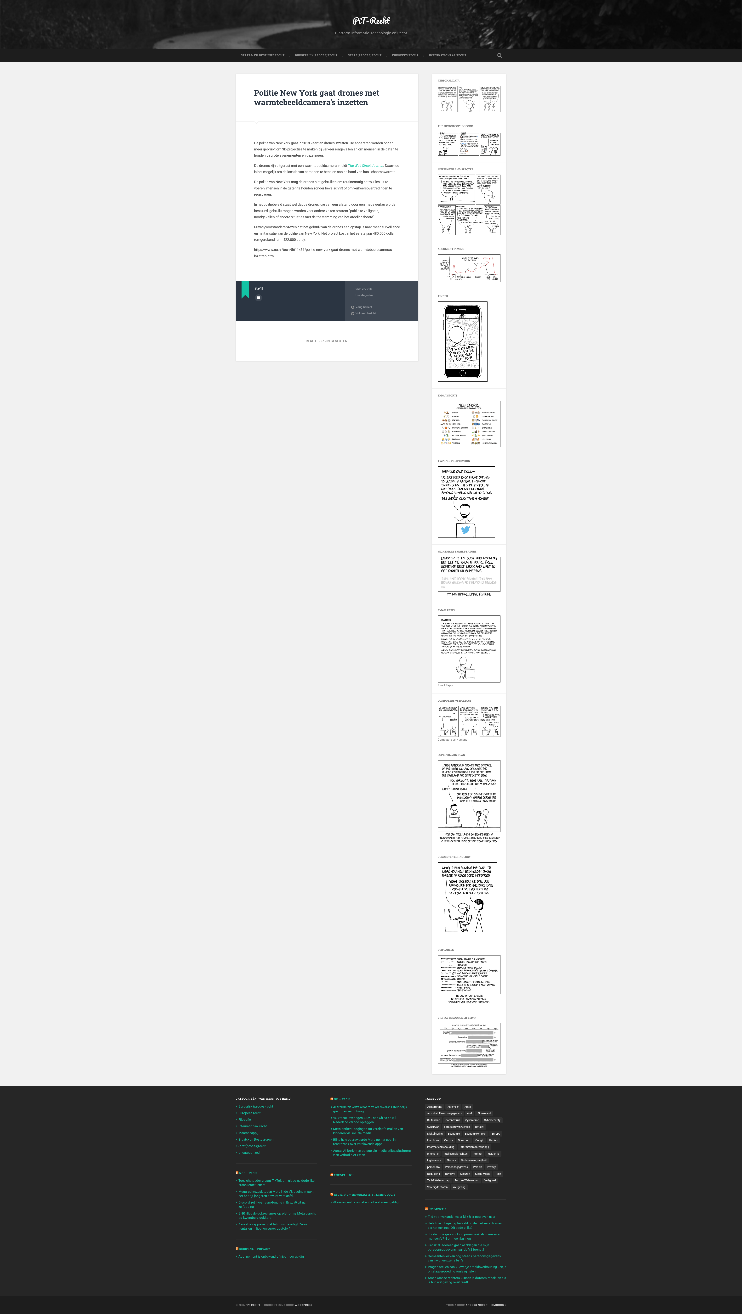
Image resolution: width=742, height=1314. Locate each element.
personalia (433, 1167)
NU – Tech (342, 1099)
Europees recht (249, 1113)
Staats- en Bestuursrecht (263, 55)
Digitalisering (435, 1133)
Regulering (433, 1173)
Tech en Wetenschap (467, 1180)
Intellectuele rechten (456, 1153)
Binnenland (484, 1113)
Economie (454, 1133)
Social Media (482, 1173)
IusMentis (493, 1153)
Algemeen (453, 1106)
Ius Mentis (437, 1209)
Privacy (491, 1167)
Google (479, 1140)
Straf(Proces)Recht (365, 55)
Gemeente (464, 1140)
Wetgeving (459, 1187)
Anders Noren (477, 1304)
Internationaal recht (252, 1126)
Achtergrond (434, 1106)
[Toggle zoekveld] (499, 55)
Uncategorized (365, 295)
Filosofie (244, 1119)
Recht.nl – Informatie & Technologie (365, 1194)
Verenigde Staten (437, 1187)
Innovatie (432, 1153)
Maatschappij (248, 1133)
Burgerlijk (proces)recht (255, 1106)
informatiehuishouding (440, 1146)
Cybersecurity (492, 1120)
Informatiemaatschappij (474, 1146)
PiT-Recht (371, 20)
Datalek (479, 1126)
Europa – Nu (344, 1175)
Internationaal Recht (447, 55)
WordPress (303, 1304)
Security (465, 1173)
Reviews (450, 1173)
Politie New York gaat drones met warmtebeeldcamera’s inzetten (316, 97)
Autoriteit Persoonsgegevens (444, 1113)
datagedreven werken (457, 1126)
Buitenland (433, 1120)
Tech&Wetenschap (438, 1180)
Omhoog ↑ (498, 1304)
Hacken (493, 1140)
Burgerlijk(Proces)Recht (316, 55)
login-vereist (434, 1160)
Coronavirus (452, 1120)
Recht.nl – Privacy (254, 1249)
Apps (468, 1106)
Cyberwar (433, 1126)
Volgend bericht (366, 313)
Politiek (477, 1167)
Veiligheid (490, 1180)
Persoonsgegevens (456, 1167)
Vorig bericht (364, 307)
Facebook (433, 1140)
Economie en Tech (475, 1133)
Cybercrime (472, 1120)
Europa (496, 1133)
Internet (477, 1153)
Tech (498, 1173)
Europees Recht (405, 55)
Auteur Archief (258, 297)
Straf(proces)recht (252, 1146)
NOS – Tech (248, 1173)
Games (448, 1140)
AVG (469, 1113)
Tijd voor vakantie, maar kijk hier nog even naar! (462, 1217)
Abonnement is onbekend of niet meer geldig (271, 1256)
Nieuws (451, 1160)
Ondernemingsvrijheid (474, 1160)
